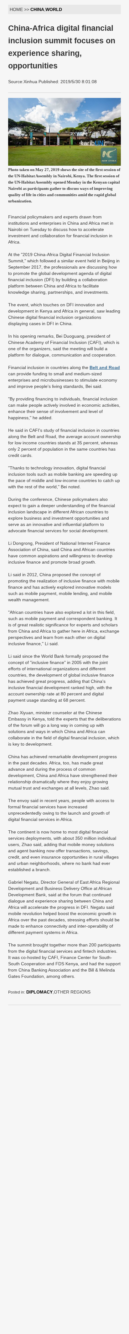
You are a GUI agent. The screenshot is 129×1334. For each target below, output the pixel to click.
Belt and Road (105, 367)
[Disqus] (64, 1088)
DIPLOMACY (39, 991)
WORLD (53, 9)
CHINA (37, 9)
